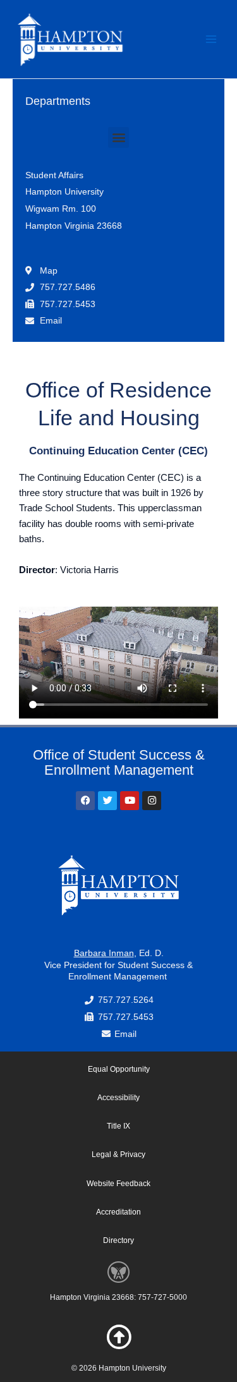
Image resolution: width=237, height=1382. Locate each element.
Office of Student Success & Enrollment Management (119, 762)
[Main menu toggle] (211, 39)
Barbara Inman (104, 953)
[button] (118, 137)
